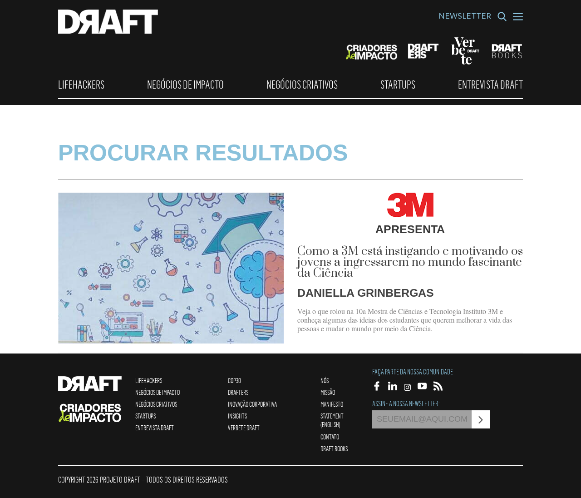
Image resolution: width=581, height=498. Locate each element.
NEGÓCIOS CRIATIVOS (302, 84)
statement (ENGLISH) (332, 420)
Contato (329, 437)
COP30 (234, 380)
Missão (327, 392)
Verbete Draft (244, 427)
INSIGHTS (237, 416)
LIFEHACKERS (81, 84)
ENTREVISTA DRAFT (490, 84)
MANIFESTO (331, 404)
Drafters (238, 392)
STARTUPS (397, 84)
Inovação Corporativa (252, 404)
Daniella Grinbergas (365, 292)
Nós (324, 380)
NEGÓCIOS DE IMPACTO (185, 84)
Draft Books (334, 448)
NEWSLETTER (464, 17)
